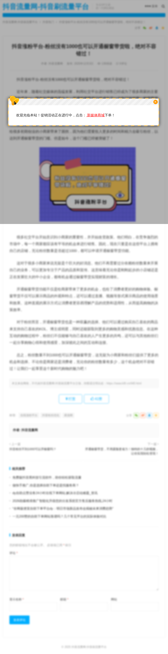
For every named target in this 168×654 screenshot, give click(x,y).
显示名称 (16, 599)
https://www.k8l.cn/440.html (124, 383)
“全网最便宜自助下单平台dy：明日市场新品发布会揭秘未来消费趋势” (62, 508)
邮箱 (64, 599)
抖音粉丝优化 (50, 415)
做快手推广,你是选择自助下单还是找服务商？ (45, 485)
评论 (13, 553)
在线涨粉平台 (28, 415)
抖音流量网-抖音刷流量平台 (89, 647)
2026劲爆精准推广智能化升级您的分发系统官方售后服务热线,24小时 (62, 501)
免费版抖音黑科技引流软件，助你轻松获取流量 (46, 477)
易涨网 (68, 415)
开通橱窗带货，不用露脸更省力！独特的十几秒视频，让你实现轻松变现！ (122, 451)
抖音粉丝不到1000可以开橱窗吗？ (32, 449)
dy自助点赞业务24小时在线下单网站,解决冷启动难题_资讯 (55, 493)
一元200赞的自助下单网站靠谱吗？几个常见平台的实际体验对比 (59, 516)
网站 (114, 599)
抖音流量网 (29, 430)
